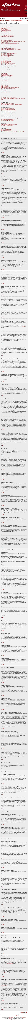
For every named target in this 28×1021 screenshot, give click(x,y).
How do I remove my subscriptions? (7, 120)
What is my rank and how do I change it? (8, 48)
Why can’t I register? (4, 29)
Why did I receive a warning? (6, 62)
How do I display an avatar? (6, 47)
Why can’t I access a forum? (6, 60)
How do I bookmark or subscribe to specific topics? (10, 118)
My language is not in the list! (6, 44)
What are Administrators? (5, 84)
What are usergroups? (5, 86)
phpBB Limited (9, 961)
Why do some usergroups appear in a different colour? (10, 89)
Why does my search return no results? (8, 109)
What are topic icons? (5, 80)
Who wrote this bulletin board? (6, 129)
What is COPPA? (4, 28)
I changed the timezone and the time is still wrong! (10, 43)
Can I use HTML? (4, 72)
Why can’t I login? (4, 31)
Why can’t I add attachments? (6, 61)
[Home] (19, 15)
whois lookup (4, 985)
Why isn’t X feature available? (6, 130)
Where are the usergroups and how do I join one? (10, 87)
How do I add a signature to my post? (7, 55)
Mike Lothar (11, 1017)
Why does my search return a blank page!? (8, 110)
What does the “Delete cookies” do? (7, 36)
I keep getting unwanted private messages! (8, 97)
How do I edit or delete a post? (6, 54)
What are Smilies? (4, 73)
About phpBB (10, 963)
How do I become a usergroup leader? (8, 88)
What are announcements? (6, 76)
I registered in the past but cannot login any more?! (10, 32)
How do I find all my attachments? (7, 125)
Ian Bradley (24, 1017)
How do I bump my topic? (5, 67)
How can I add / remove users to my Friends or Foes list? (11, 104)
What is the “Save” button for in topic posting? (9, 64)
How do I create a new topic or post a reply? (9, 53)
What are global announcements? (7, 75)
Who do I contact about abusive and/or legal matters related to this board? (13, 132)
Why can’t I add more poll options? (7, 57)
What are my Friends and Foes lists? (7, 103)
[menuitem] (3, 18)
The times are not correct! (5, 42)
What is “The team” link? (5, 92)
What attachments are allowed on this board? (9, 124)
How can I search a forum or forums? (7, 108)
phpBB (23, 326)
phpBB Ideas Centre (6, 972)
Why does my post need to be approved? (8, 65)
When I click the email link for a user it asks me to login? (11, 49)
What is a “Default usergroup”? (6, 90)
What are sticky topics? (5, 77)
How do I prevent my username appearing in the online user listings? (13, 41)
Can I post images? (4, 74)
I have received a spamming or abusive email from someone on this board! (13, 99)
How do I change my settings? (6, 40)
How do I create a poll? (5, 56)
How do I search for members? (6, 111)
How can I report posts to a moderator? (8, 63)
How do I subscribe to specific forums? (8, 119)
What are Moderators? (5, 85)
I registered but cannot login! (6, 30)
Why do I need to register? (5, 27)
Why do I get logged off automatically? (7, 35)
